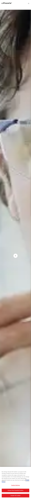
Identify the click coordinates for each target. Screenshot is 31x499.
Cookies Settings (15, 485)
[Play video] (15, 256)
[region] (15, 483)
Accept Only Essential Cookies (15, 490)
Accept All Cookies (15, 495)
